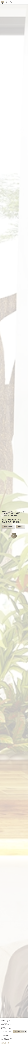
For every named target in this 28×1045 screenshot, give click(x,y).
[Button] (14, 535)
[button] (26, 2)
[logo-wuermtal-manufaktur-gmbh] (7, 2)
